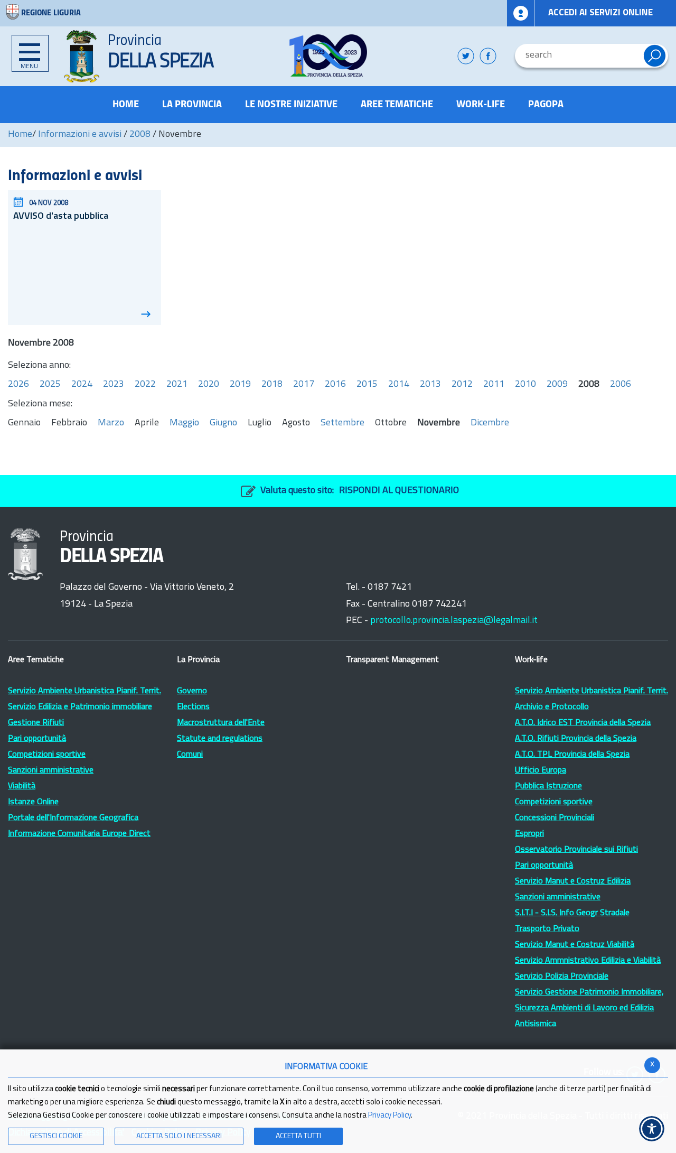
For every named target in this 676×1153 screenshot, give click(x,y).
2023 (113, 384)
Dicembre (490, 423)
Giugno (223, 423)
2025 (50, 384)
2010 (525, 384)
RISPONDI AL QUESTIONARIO (399, 491)
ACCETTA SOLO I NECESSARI (179, 1136)
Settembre (342, 423)
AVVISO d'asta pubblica (60, 216)
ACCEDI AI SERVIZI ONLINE (600, 12)
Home (20, 135)
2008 (140, 135)
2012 (462, 384)
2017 (303, 384)
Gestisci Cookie (56, 1136)
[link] (328, 55)
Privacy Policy (389, 1116)
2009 (557, 384)
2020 (208, 384)
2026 (18, 384)
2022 (145, 384)
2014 (398, 384)
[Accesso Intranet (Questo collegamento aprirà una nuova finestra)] (520, 13)
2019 (240, 384)
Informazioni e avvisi (79, 135)
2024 (81, 384)
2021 (176, 384)
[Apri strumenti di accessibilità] (651, 1128)
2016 (335, 384)
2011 (493, 384)
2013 (430, 384)
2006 (620, 384)
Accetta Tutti (298, 1136)
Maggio (184, 423)
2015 (367, 384)
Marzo (111, 423)
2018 (272, 384)
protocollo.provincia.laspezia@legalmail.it (454, 621)
